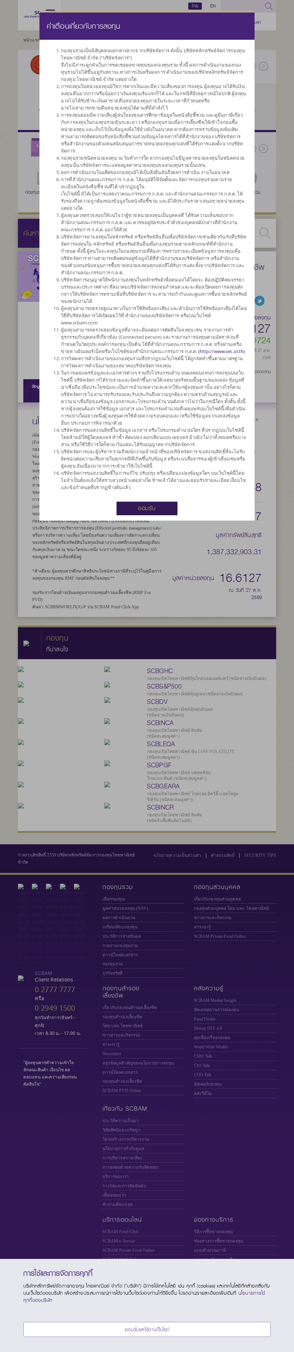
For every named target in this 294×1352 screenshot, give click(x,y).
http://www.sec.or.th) (222, 351)
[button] (147, 507)
